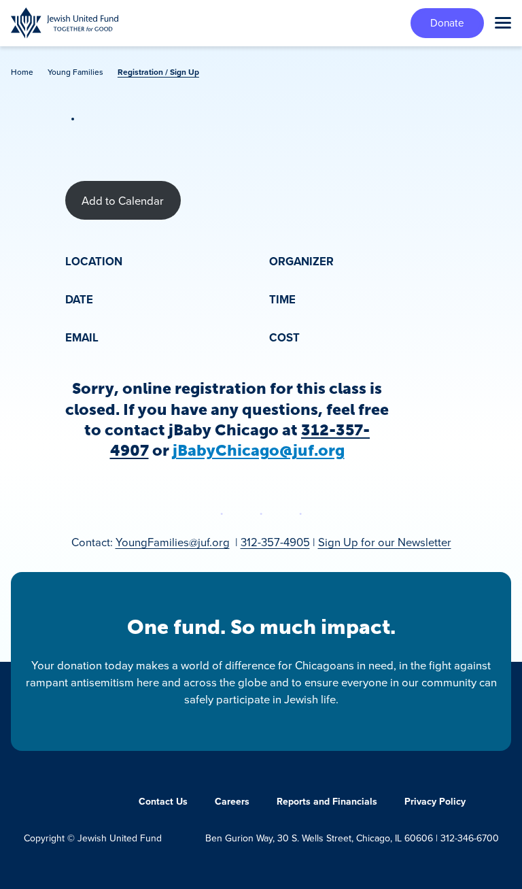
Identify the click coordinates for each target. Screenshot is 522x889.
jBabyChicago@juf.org (259, 450)
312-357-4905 (275, 542)
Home (22, 72)
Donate (447, 22)
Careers (232, 801)
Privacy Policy (435, 801)
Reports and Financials (327, 801)
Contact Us (163, 801)
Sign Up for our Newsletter (384, 542)
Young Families (75, 72)
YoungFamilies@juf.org (173, 542)
